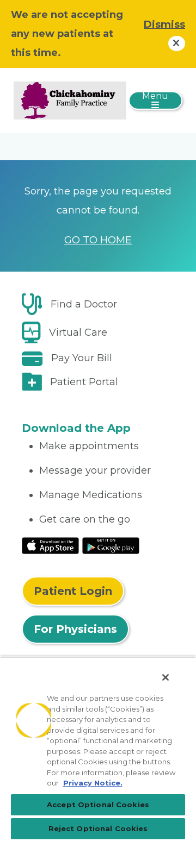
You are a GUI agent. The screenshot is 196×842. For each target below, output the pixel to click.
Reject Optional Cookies (98, 828)
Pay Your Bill (81, 358)
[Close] (165, 677)
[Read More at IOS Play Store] (50, 545)
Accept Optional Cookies (98, 804)
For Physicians (75, 629)
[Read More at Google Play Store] (110, 545)
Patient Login (73, 591)
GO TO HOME (98, 240)
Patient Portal (84, 382)
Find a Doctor (84, 304)
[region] (98, 749)
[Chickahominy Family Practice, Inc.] (70, 100)
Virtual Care (78, 332)
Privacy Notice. (92, 782)
